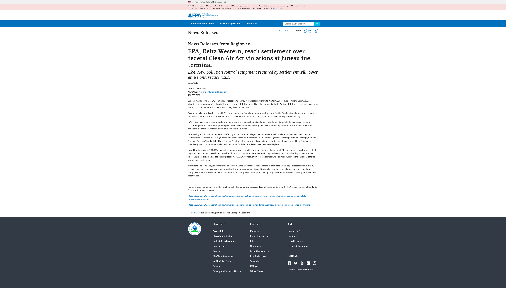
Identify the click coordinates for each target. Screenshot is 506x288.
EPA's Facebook (289, 263)
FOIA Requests (295, 241)
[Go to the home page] (194, 15)
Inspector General (259, 236)
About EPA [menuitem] (252, 24)
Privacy (216, 266)
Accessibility (219, 231)
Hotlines (292, 236)
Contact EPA (294, 231)
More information (278, 8)
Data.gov (254, 231)
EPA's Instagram (314, 263)
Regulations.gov (258, 256)
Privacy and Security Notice (227, 271)
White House (256, 271)
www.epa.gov (254, 6)
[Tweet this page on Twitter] (310, 31)
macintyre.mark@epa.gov (215, 91)
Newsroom (255, 246)
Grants (216, 251)
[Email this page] (316, 31)
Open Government (259, 251)
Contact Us (285, 30)
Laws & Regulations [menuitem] (230, 24)
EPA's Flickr (308, 263)
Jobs (252, 241)
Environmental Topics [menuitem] (202, 24)
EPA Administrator (222, 236)
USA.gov (254, 266)
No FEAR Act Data (222, 261)
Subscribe (255, 261)
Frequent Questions (298, 246)
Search (317, 24)
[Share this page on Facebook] (305, 31)
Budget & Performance (224, 241)
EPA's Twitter (295, 263)
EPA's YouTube (302, 263)
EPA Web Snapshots (223, 256)
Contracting (219, 246)
